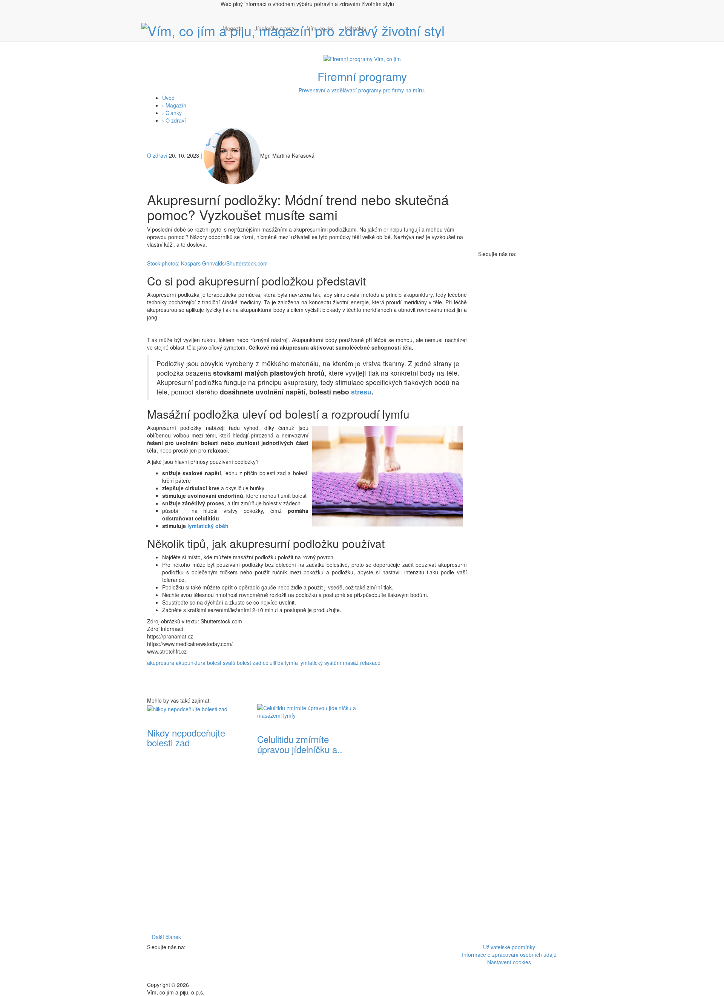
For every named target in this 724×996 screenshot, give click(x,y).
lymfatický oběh (208, 525)
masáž (351, 662)
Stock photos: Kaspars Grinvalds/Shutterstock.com (207, 263)
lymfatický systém (320, 662)
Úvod (168, 97)
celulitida (273, 662)
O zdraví (176, 120)
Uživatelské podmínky (509, 947)
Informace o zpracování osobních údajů (509, 954)
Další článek (166, 937)
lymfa (291, 662)
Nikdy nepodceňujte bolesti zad (186, 737)
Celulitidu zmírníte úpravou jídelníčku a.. (299, 743)
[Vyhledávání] (377, 35)
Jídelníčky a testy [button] (275, 28)
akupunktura (191, 662)
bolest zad (249, 662)
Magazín (232, 28)
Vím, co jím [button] (320, 28)
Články (174, 113)
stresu (361, 391)
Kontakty (355, 28)
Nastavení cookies (509, 962)
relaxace (370, 662)
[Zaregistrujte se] (377, 24)
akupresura (160, 662)
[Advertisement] (417, 817)
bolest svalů (221, 662)
